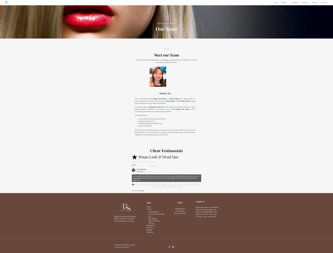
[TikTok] (169, 247)
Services (283, 2)
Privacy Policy (180, 211)
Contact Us (324, 2)
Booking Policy (180, 209)
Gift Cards (305, 2)
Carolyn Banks (141, 169)
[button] (287, 2)
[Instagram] (173, 247)
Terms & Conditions (180, 213)
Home (275, 2)
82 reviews (153, 166)
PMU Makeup (152, 219)
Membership (295, 2)
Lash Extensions (153, 212)
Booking (315, 2)
